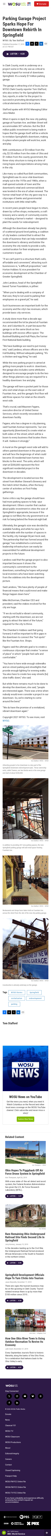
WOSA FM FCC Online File (15, 1487)
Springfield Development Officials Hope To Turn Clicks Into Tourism (24, 1276)
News (7, 1420)
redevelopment (35, 998)
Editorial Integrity (12, 1454)
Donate (42, 4)
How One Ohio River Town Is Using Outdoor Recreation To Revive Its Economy (25, 1342)
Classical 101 (10, 1426)
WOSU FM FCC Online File (15, 1482)
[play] (4, 1532)
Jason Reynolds (11, 1282)
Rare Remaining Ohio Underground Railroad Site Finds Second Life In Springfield (25, 1237)
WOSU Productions (13, 1442)
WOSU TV (9, 1431)
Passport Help (11, 1476)
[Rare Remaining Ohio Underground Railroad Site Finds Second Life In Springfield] (25, 1216)
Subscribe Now (25, 1119)
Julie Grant (9, 1349)
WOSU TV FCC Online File (15, 1493)
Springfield (34, 992)
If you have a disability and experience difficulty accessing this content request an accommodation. (24, 1500)
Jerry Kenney (10, 1244)
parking (14, 1004)
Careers (8, 1459)
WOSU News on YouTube (25, 1097)
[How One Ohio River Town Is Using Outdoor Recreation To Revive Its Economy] (25, 1320)
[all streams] (47, 1532)
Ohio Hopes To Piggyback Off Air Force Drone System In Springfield (25, 1172)
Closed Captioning (12, 1470)
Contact (8, 1465)
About (7, 1448)
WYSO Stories (16, 992)
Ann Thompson (10, 1177)
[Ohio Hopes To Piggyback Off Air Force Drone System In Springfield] (25, 1152)
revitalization (16, 998)
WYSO (6, 720)
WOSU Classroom (12, 1437)
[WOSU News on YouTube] (25, 1068)
